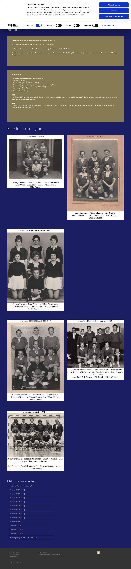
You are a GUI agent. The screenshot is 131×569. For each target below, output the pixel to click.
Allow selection (113, 11)
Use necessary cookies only (114, 16)
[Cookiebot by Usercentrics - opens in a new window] (13, 25)
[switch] (59, 25)
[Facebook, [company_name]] (98, 552)
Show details (106, 25)
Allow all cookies (114, 5)
